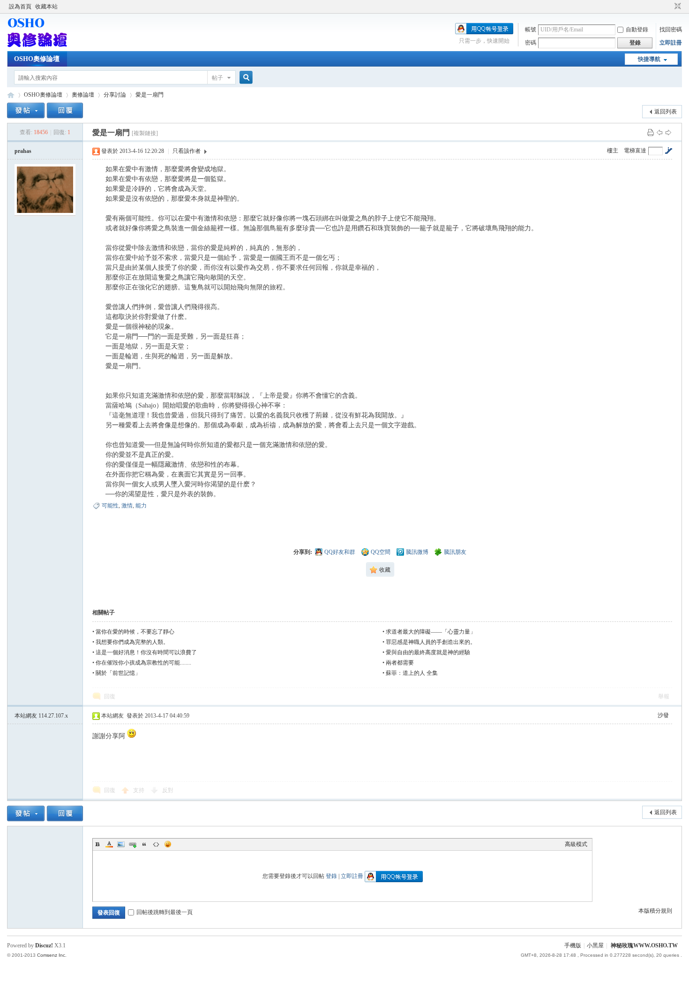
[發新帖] (26, 110)
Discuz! (44, 945)
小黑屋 (595, 945)
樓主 (612, 150)
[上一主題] (659, 132)
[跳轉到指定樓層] (668, 150)
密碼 (530, 42)
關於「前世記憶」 (118, 673)
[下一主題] (668, 132)
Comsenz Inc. (52, 955)
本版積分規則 (655, 910)
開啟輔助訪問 (669, 6)
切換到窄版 (676, 6)
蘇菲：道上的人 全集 (412, 673)
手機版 (572, 945)
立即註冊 (670, 42)
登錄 (331, 876)
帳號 (530, 29)
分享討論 (115, 94)
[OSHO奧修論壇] (37, 45)
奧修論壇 (83, 94)
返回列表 (665, 111)
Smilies (167, 844)
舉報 (663, 696)
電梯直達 (635, 150)
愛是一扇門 (149, 94)
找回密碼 (670, 29)
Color (109, 844)
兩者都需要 (400, 662)
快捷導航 (649, 59)
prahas (23, 151)
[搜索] (245, 77)
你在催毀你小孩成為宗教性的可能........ (143, 662)
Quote (144, 844)
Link (132, 844)
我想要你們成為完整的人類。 (132, 642)
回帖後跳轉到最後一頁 (164, 912)
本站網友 (41, 715)
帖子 (217, 78)
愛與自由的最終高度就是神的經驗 (428, 652)
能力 (141, 505)
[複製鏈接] (145, 133)
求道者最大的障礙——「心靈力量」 (431, 631)
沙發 (663, 715)
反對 (167, 790)
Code (156, 844)
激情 (127, 505)
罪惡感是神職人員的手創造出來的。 (431, 642)
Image (121, 844)
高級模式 (576, 844)
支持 (139, 790)
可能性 (110, 505)
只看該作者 (186, 151)
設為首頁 (20, 6)
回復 (109, 696)
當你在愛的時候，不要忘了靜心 (135, 631)
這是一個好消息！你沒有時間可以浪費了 (146, 652)
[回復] (65, 110)
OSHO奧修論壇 (37, 58)
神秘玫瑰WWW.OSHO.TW (644, 945)
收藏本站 (46, 6)
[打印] (650, 132)
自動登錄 (637, 29)
